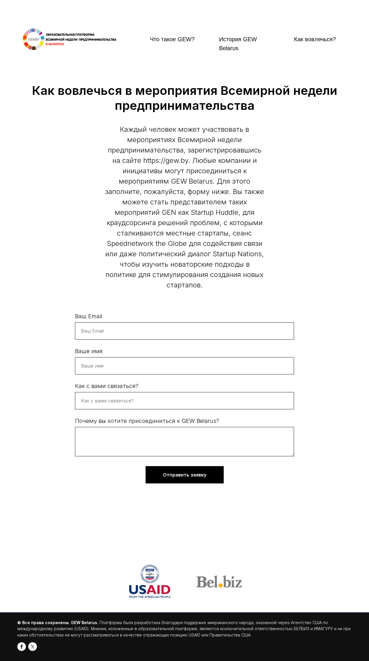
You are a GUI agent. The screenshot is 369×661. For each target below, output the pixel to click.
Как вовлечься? (315, 39)
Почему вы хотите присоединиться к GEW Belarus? (147, 420)
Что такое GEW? (172, 39)
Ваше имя (89, 351)
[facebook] (21, 646)
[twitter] (32, 646)
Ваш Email (88, 316)
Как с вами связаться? (106, 386)
